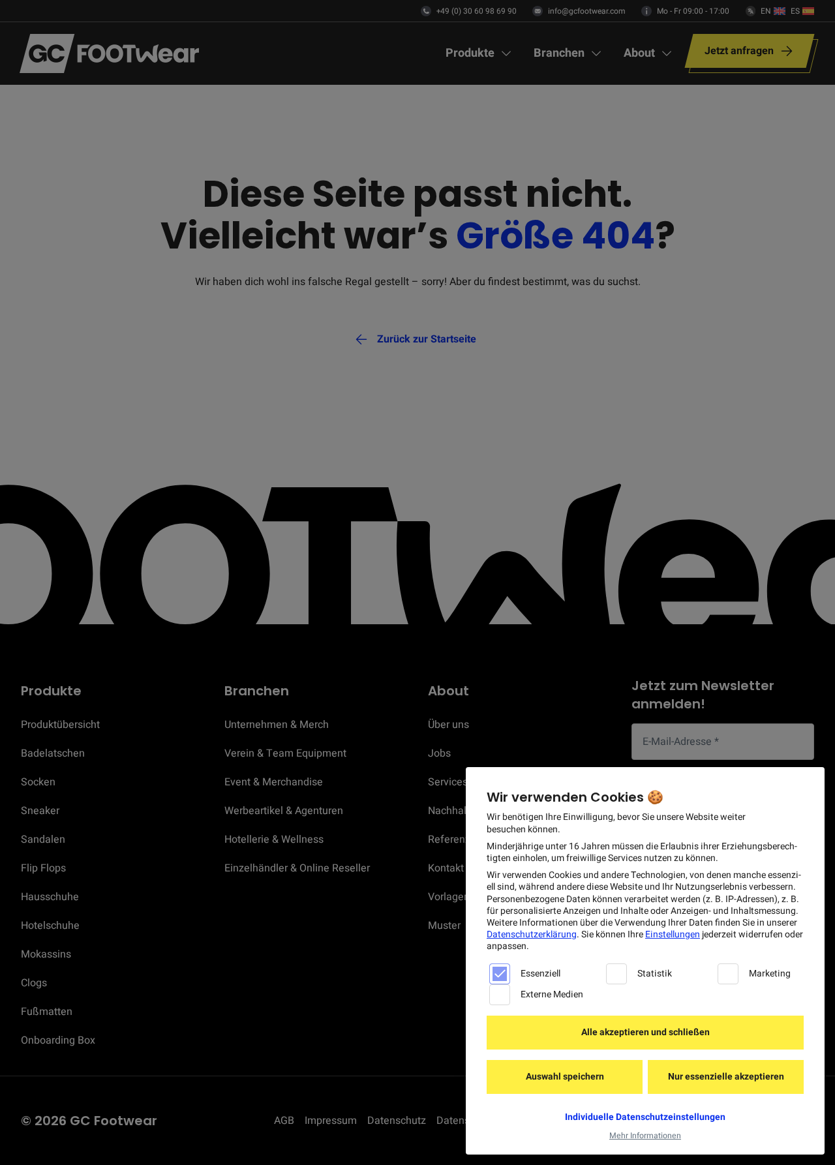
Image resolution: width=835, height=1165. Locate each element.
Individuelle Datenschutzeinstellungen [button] (645, 1117)
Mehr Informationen (645, 1136)
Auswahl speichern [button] (565, 1076)
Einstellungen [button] (672, 934)
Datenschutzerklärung (532, 934)
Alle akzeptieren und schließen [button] (645, 1032)
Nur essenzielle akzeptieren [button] (726, 1076)
